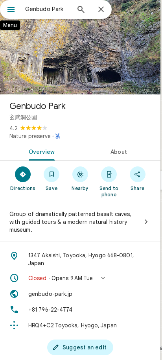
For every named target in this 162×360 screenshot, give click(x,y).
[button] (80, 278)
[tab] (40, 151)
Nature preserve (30, 136)
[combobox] (47, 9)
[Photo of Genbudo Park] (80, 47)
